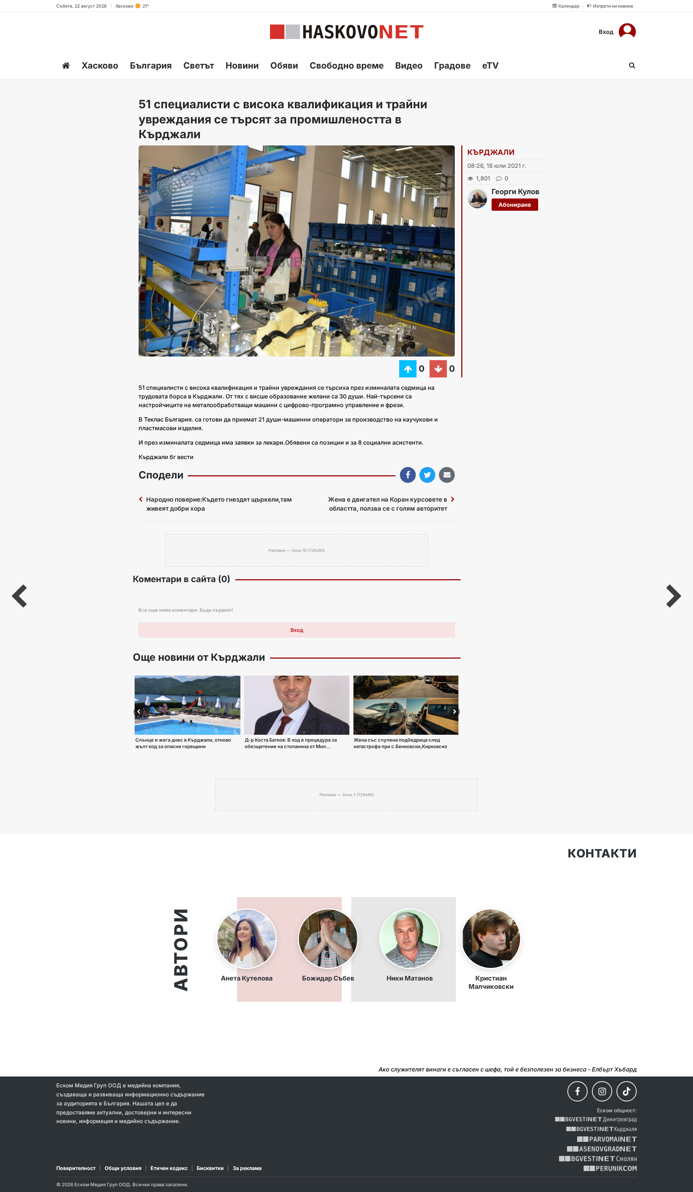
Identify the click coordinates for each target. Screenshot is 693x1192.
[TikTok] (626, 1091)
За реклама (247, 1168)
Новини (242, 65)
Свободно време (347, 65)
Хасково (100, 65)
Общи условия (123, 1168)
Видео (409, 65)
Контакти (602, 853)
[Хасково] (346, 32)
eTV (490, 65)
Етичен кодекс (169, 1168)
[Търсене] (630, 65)
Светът (198, 65)
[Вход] (627, 31)
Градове (452, 65)
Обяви (284, 65)
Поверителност (76, 1168)
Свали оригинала (164, 153)
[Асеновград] (602, 1149)
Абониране (514, 204)
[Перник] (610, 1168)
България (151, 65)
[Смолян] (598, 1158)
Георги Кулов (516, 191)
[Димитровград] (596, 1119)
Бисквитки (210, 1168)
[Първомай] (607, 1139)
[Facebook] (577, 1091)
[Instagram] (602, 1091)
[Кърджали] (601, 1129)
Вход (606, 32)
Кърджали (490, 152)
